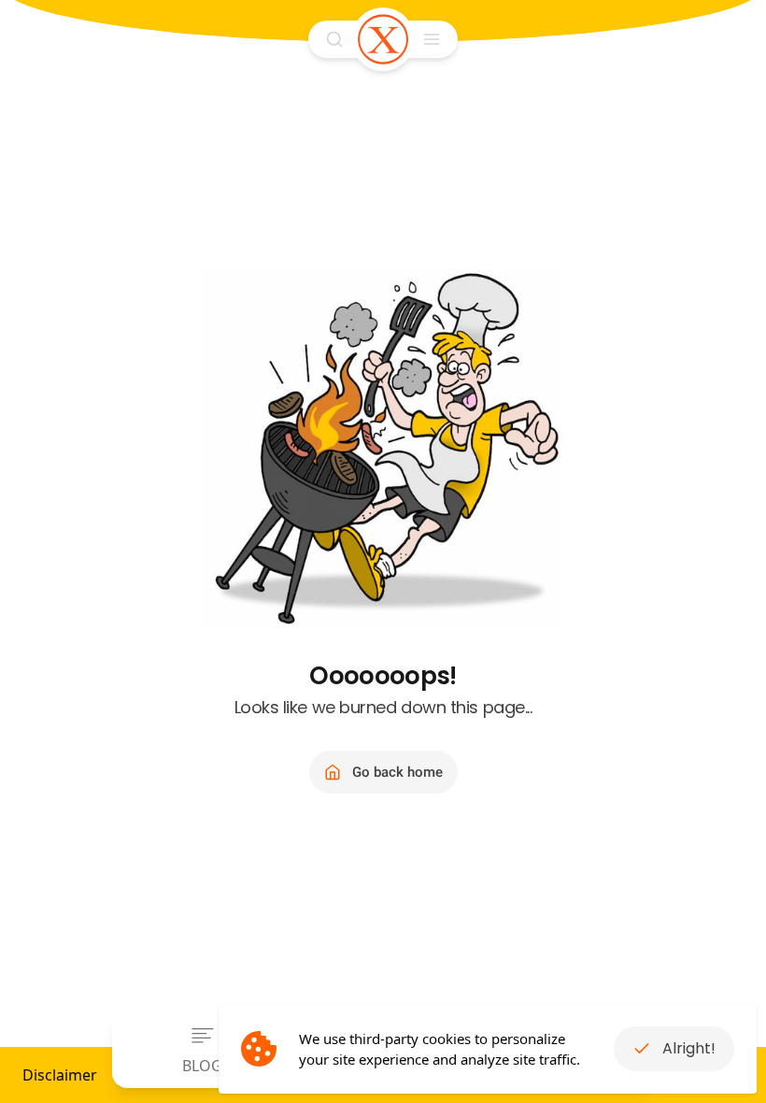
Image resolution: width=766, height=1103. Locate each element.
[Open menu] (431, 39)
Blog (202, 1065)
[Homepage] (383, 39)
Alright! (689, 1048)
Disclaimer (59, 1075)
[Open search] (334, 39)
